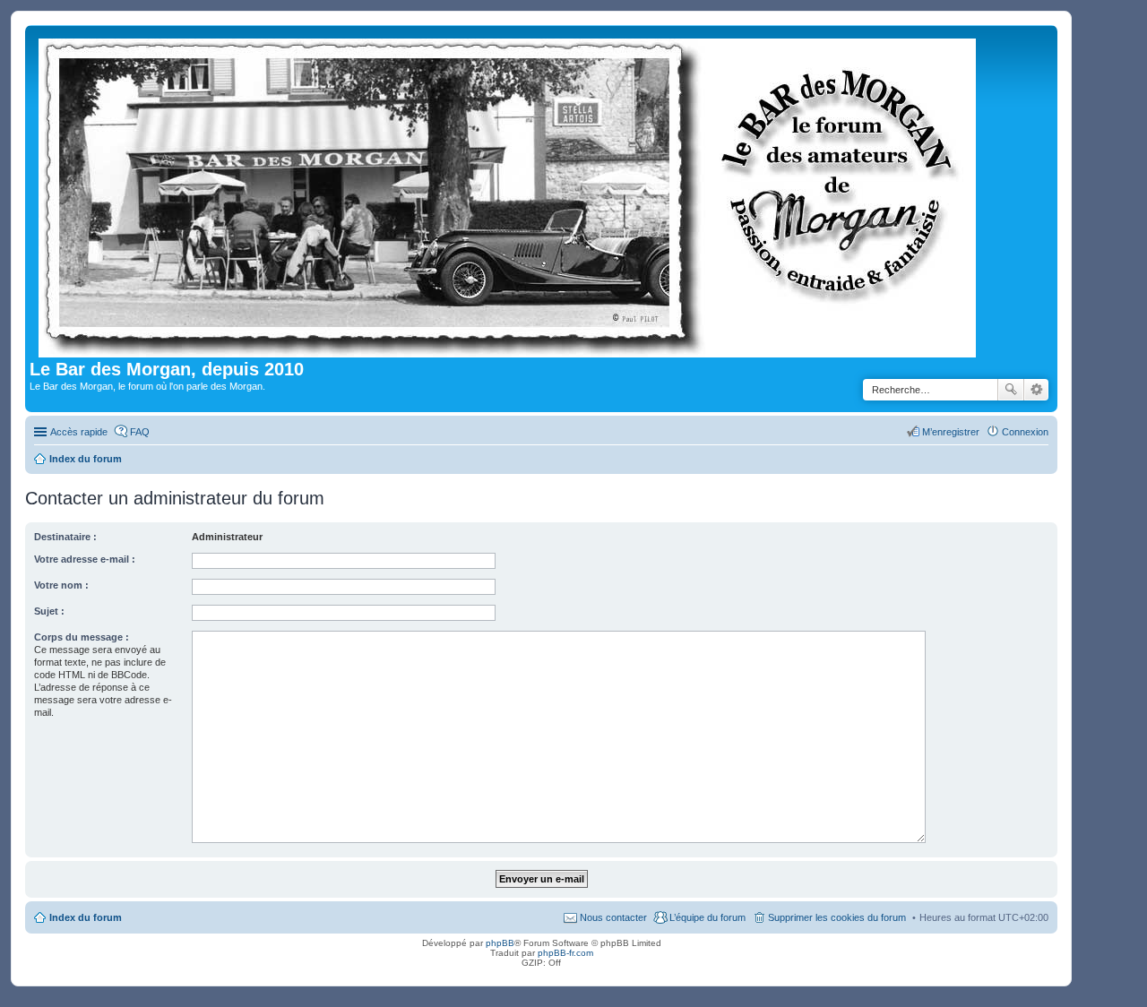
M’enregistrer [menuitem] (950, 431)
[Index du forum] (508, 194)
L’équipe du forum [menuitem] (707, 917)
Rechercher (1010, 389)
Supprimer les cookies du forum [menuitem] (837, 917)
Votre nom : (61, 585)
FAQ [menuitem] (140, 431)
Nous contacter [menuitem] (613, 917)
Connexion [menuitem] (1025, 431)
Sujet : (49, 611)
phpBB (500, 943)
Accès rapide (79, 431)
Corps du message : (81, 637)
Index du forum (85, 917)
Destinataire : (65, 536)
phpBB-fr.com (565, 953)
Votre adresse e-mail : (84, 559)
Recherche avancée (1036, 389)
